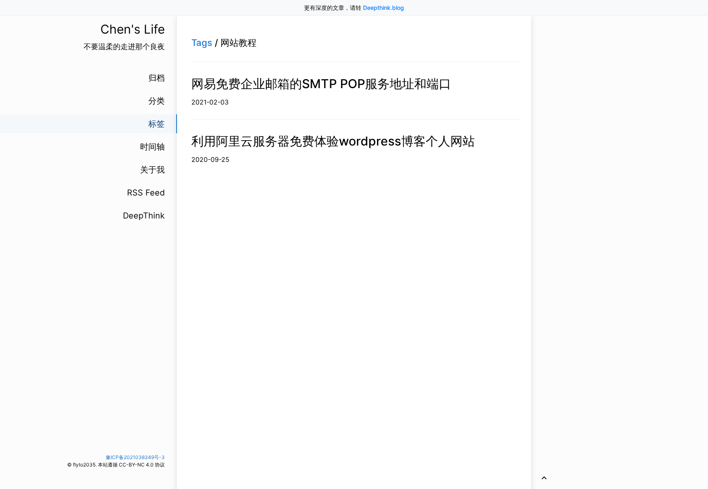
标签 (156, 124)
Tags (201, 42)
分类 (156, 101)
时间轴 (152, 147)
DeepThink (144, 216)
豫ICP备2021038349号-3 (135, 457)
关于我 (152, 170)
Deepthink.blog (383, 7)
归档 (156, 78)
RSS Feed (146, 193)
